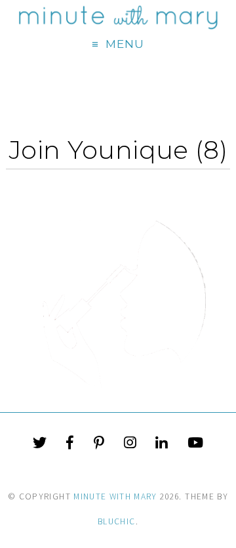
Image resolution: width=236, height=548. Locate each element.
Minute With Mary (115, 496)
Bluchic (116, 521)
